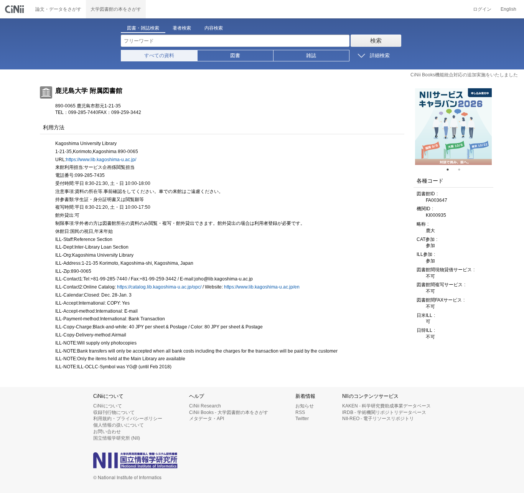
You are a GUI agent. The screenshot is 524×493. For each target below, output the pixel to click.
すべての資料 (159, 55)
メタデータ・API (206, 418)
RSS (300, 412)
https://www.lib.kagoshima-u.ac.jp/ (101, 159)
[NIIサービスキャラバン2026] (453, 126)
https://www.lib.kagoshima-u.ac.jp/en (262, 287)
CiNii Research (205, 406)
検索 (376, 40)
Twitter (302, 418)
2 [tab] (462, 169)
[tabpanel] (453, 126)
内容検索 (213, 28)
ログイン (482, 9)
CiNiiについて (107, 406)
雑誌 (311, 55)
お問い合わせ (107, 431)
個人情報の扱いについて (118, 425)
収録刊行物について (114, 412)
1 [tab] (451, 169)
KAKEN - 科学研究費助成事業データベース (386, 406)
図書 (235, 55)
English (508, 9)
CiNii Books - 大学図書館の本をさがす (228, 412)
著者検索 (182, 28)
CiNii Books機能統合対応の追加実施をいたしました (464, 74)
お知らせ (304, 406)
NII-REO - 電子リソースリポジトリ (378, 418)
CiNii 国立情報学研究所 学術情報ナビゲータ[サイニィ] (15, 9)
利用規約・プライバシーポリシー (127, 418)
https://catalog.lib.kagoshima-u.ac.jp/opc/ (159, 287)
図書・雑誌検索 (143, 28)
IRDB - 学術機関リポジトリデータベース (384, 412)
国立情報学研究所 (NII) (116, 438)
